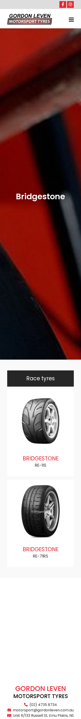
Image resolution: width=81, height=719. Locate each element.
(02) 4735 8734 (43, 704)
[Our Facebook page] (62, 4)
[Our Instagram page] (70, 4)
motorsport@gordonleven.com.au (43, 710)
